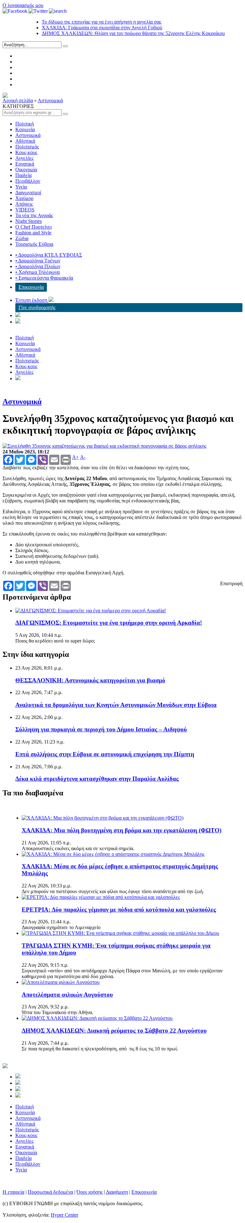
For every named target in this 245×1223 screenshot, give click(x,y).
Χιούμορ (24, 198)
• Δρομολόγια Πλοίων (37, 266)
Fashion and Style (33, 232)
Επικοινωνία (31, 287)
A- (82, 457)
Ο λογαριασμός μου (23, 5)
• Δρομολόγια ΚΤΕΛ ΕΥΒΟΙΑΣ (48, 255)
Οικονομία (26, 169)
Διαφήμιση (117, 1192)
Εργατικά (24, 164)
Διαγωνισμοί (28, 192)
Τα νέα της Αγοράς (34, 215)
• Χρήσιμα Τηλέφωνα (37, 272)
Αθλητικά (25, 141)
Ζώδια (21, 238)
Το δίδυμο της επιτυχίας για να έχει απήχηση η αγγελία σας (91, 22)
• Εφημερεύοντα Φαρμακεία (44, 278)
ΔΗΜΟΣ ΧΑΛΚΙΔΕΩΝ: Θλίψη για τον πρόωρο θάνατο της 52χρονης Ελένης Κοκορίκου (123, 33)
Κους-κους (26, 152)
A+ (75, 457)
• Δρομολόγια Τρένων (37, 260)
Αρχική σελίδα (18, 100)
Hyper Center (64, 1215)
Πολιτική (24, 123)
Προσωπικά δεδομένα (50, 1192)
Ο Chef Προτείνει (33, 227)
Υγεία (21, 186)
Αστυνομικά (50, 100)
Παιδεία (23, 175)
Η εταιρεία (13, 1192)
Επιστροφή (231, 583)
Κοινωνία (25, 129)
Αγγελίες (24, 158)
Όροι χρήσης (90, 1192)
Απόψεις (24, 204)
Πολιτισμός (27, 146)
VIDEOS (24, 209)
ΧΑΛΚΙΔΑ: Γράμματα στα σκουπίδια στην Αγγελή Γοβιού (92, 27)
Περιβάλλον (27, 181)
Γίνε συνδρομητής (37, 307)
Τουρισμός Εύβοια (34, 244)
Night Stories (28, 221)
